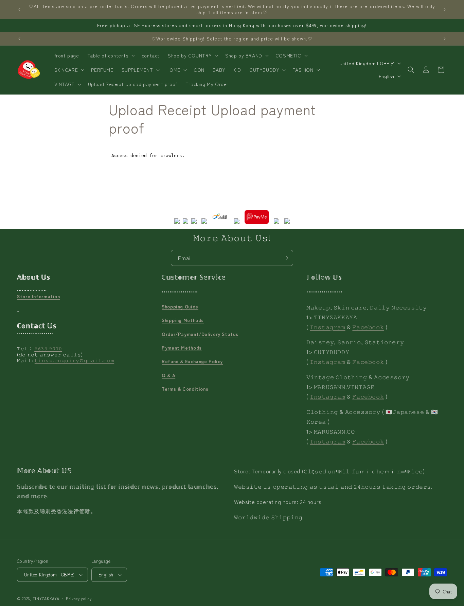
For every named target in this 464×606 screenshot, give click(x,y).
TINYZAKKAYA (46, 598)
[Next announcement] (444, 9)
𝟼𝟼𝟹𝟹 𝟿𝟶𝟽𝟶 (48, 348)
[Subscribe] (285, 258)
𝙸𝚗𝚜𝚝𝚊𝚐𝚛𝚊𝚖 (327, 327)
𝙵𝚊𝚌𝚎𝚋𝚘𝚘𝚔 (368, 327)
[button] (110, 55)
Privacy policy (79, 598)
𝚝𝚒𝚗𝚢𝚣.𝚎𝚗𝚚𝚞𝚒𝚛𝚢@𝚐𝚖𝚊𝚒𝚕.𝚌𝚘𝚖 (74, 360)
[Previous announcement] (19, 9)
